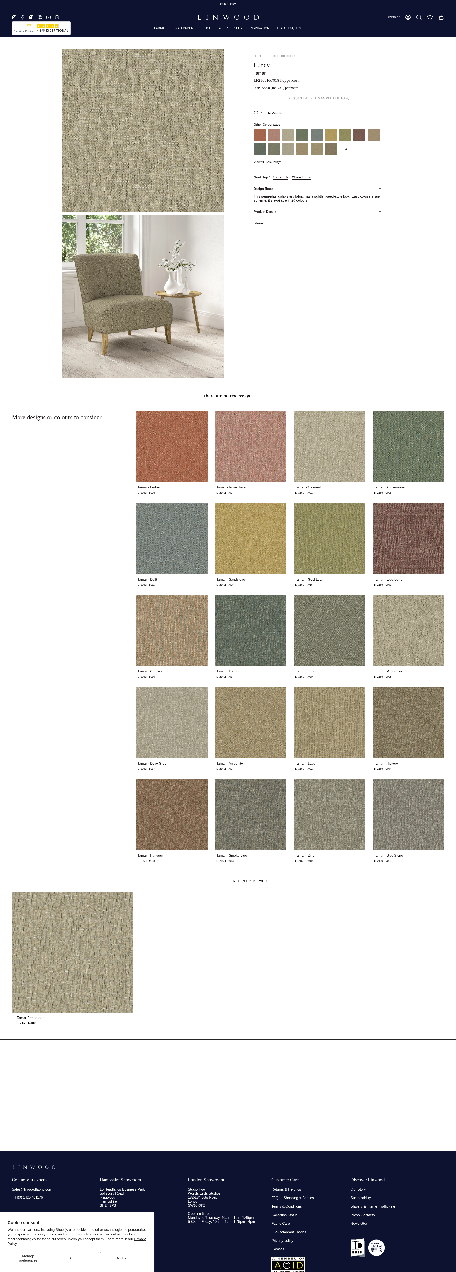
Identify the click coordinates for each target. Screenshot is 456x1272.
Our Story (358, 1189)
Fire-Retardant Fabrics (288, 1232)
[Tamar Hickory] (331, 154)
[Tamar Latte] (317, 154)
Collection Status (284, 1215)
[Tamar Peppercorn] (72, 952)
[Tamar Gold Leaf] (345, 139)
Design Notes (263, 189)
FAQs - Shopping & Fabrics (292, 1198)
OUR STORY (228, 4)
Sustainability (361, 1198)
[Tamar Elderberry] (359, 139)
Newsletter (359, 1223)
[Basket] (441, 17)
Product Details (265, 212)
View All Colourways (267, 162)
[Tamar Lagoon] (260, 154)
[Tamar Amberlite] (302, 154)
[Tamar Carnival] (374, 139)
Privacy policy (282, 1241)
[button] (418, 17)
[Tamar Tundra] (274, 154)
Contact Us (280, 177)
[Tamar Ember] (260, 139)
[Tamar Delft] (317, 139)
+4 (345, 149)
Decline (121, 1258)
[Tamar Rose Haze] (274, 139)
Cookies (277, 1249)
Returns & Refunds (286, 1189)
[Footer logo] (34, 1167)
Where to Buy (301, 177)
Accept (74, 1258)
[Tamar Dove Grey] (288, 154)
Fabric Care (280, 1223)
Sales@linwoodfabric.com (32, 1189)
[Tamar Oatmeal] (288, 139)
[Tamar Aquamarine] (302, 139)
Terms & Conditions (286, 1206)
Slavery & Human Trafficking (373, 1206)
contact (394, 17)
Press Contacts (363, 1215)
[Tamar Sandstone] (331, 139)
